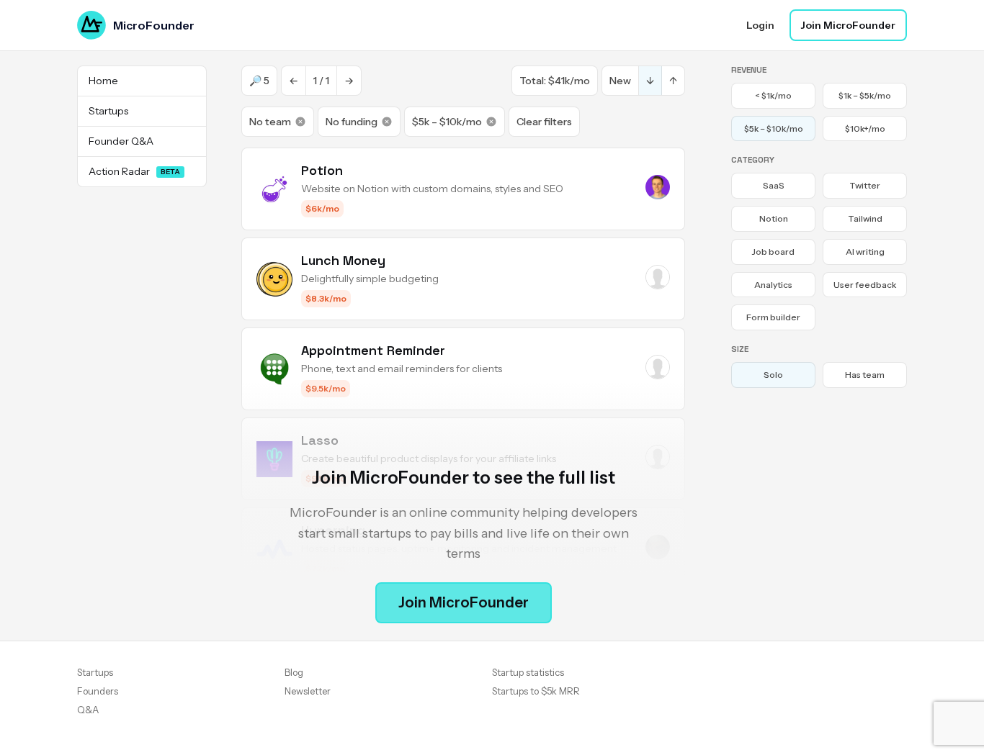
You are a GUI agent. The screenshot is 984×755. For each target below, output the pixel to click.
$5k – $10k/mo (447, 121)
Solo (773, 374)
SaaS (773, 185)
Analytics (773, 284)
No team (270, 121)
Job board (773, 251)
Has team (865, 374)
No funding (351, 121)
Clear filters (544, 121)
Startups (95, 672)
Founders (97, 691)
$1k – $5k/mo (864, 95)
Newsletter (308, 691)
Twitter (864, 185)
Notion (773, 218)
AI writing (865, 251)
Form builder (773, 317)
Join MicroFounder (848, 25)
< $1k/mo (773, 95)
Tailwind (865, 218)
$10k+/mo (865, 128)
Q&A (88, 709)
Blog (294, 672)
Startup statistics (528, 672)
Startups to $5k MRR (536, 691)
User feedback (864, 284)
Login (760, 25)
